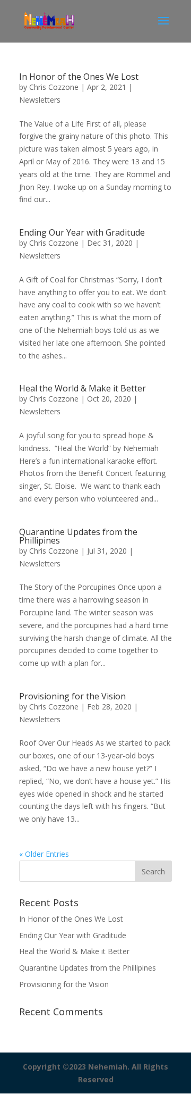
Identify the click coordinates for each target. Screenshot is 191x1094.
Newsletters (39, 100)
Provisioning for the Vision (72, 696)
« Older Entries (44, 854)
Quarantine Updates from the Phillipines (78, 536)
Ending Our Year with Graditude (82, 232)
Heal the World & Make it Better (82, 388)
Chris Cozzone (54, 87)
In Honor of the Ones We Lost (78, 76)
